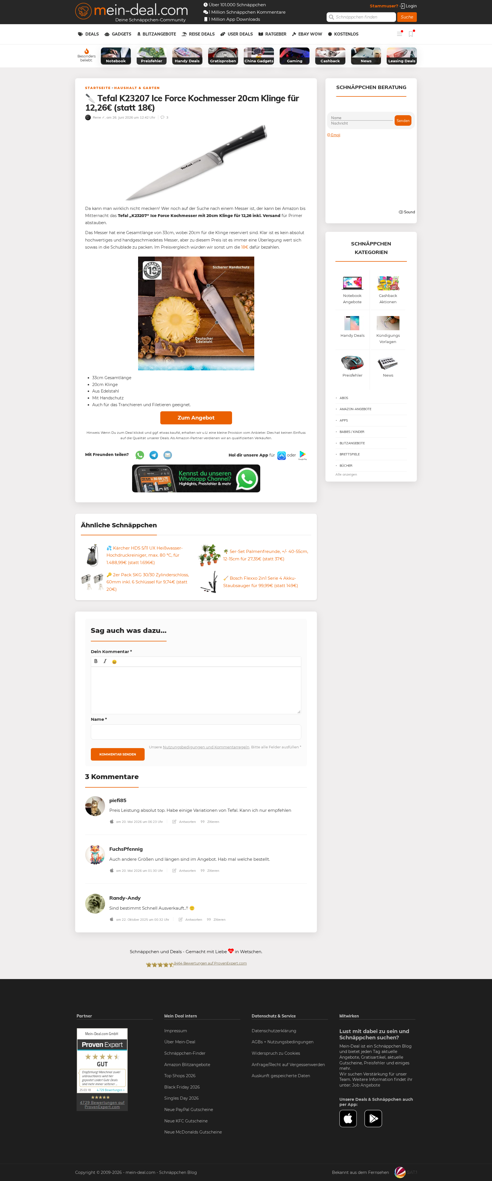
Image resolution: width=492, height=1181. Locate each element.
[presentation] (96, 662)
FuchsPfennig (126, 849)
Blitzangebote (159, 34)
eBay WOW (310, 34)
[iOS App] (281, 455)
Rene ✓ (98, 117)
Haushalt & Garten (137, 88)
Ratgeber (275, 34)
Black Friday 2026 (182, 1087)
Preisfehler (374, 1063)
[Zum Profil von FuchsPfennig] (95, 854)
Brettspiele (350, 454)
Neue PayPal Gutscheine (188, 1109)
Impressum (175, 1030)
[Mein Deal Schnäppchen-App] (377, 1119)
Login (411, 6)
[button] (96, 661)
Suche (407, 17)
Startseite (98, 88)
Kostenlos (346, 34)
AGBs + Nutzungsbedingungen (282, 1041)
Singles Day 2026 (181, 1098)
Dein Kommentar (111, 651)
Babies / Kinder (352, 432)
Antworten (187, 821)
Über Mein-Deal (179, 1041)
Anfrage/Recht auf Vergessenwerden (288, 1064)
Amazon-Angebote (355, 409)
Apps (344, 420)
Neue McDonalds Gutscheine (193, 1132)
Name (99, 719)
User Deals (240, 34)
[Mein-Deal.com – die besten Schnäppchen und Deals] (131, 12)
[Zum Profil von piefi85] (95, 805)
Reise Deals (202, 34)
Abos (344, 398)
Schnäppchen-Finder (185, 1053)
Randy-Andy (125, 898)
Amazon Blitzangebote (187, 1064)
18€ (244, 247)
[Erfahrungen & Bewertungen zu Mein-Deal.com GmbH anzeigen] (102, 1069)
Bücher (346, 466)
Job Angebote (366, 1085)
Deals (92, 34)
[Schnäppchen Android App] (302, 455)
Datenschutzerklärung (274, 1030)
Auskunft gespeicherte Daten (281, 1075)
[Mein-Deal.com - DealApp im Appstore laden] (351, 1119)
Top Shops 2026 (180, 1075)
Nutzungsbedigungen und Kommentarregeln (206, 747)
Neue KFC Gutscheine (186, 1121)
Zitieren (212, 821)
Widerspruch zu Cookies (276, 1053)
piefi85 (117, 800)
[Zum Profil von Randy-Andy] (95, 903)
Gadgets (121, 34)
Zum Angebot (196, 418)
